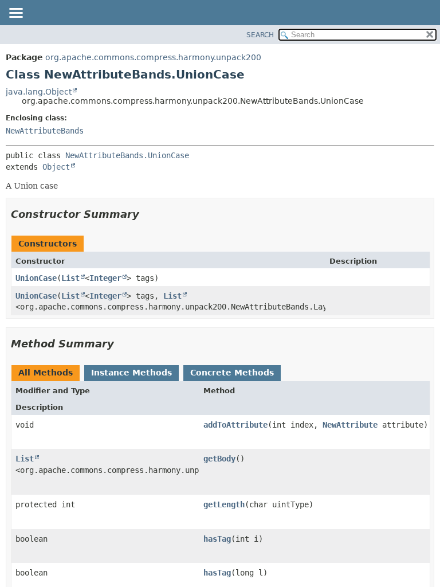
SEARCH (260, 35)
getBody (219, 458)
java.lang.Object (39, 91)
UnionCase (36, 278)
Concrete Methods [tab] (232, 372)
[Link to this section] (147, 214)
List (70, 278)
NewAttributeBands (45, 130)
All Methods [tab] (45, 372)
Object (56, 166)
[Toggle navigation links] (15, 14)
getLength (224, 504)
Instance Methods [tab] (131, 372)
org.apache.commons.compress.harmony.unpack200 (153, 57)
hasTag (217, 538)
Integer (105, 278)
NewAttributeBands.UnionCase (127, 155)
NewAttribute (350, 424)
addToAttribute (235, 424)
